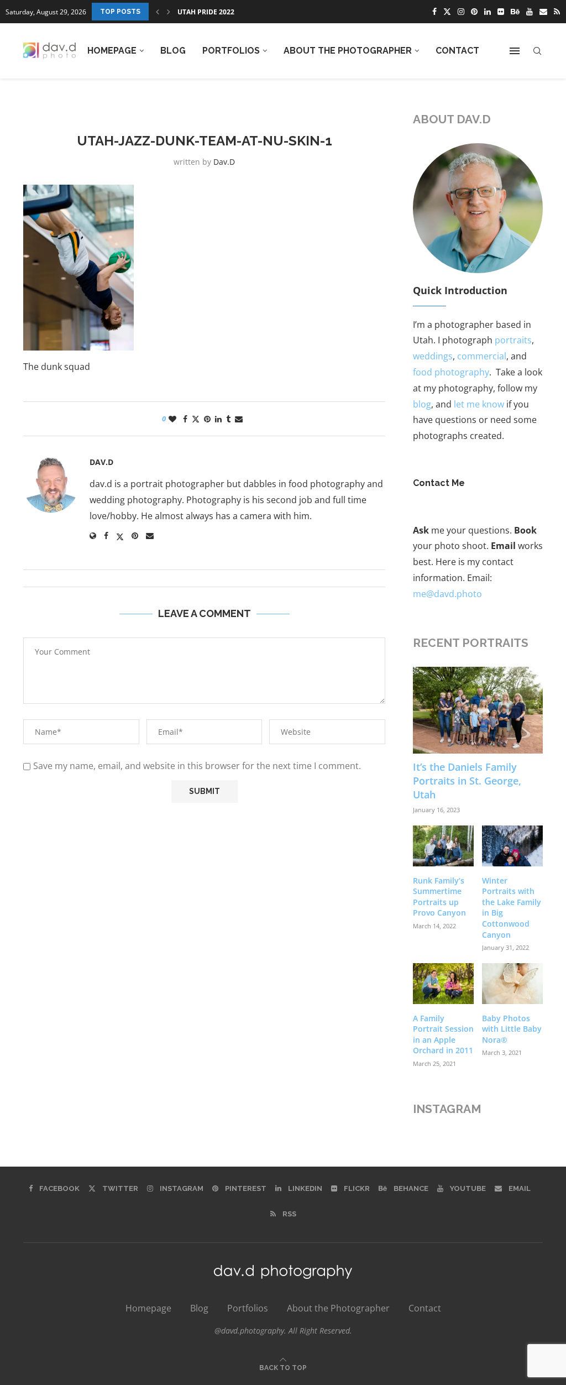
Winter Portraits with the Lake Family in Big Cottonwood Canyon (511, 907)
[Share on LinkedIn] (218, 418)
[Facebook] (434, 11)
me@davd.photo (447, 594)
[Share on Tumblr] (228, 418)
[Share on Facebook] (185, 418)
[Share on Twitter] (196, 418)
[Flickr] (501, 11)
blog (422, 404)
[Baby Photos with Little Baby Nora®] (512, 983)
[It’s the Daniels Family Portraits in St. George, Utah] (478, 710)
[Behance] (515, 11)
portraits (513, 340)
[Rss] (556, 11)
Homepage (112, 50)
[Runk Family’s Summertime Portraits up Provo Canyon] (443, 845)
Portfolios (231, 50)
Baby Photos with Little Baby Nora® (512, 1029)
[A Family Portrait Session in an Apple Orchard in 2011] (443, 983)
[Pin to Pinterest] (207, 418)
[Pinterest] (474, 11)
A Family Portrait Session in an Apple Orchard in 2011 (443, 1034)
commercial (481, 356)
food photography (451, 372)
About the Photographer (348, 50)
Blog (173, 50)
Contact (457, 50)
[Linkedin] (487, 11)
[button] (157, 11)
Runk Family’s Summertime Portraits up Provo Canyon (439, 896)
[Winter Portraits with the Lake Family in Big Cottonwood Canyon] (512, 845)
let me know (479, 404)
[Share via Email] (239, 418)
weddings (433, 356)
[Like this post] (172, 418)
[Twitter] (447, 11)
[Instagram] (461, 11)
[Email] (543, 11)
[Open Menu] (515, 51)
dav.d (224, 161)
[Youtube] (529, 11)
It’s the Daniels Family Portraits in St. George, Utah (467, 780)
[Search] (537, 51)
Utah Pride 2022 (205, 12)
